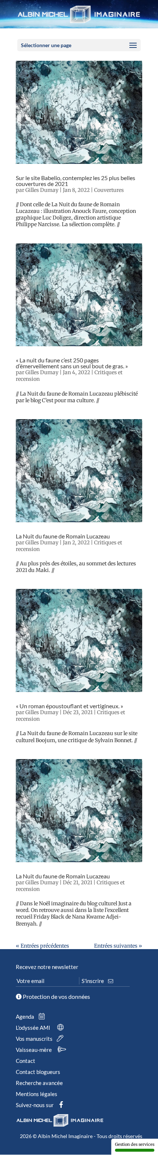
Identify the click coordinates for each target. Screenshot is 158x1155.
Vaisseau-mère (34, 1049)
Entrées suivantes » (118, 945)
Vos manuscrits (35, 1038)
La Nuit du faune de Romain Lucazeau (63, 536)
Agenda (25, 1016)
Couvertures (109, 190)
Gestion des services (134, 1144)
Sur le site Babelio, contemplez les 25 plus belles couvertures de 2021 (75, 180)
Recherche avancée (39, 1082)
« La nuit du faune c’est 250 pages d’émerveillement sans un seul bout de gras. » (72, 363)
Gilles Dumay (41, 190)
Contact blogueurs (38, 1071)
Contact (25, 1060)
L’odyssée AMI (33, 1027)
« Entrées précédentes (42, 945)
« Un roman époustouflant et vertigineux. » (69, 705)
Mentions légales (36, 1094)
